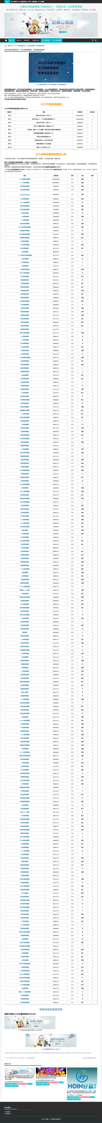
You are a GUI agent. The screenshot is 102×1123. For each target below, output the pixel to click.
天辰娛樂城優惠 (24, 808)
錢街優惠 (24, 632)
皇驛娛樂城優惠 (24, 777)
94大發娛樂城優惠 (25, 244)
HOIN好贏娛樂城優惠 (24, 179)
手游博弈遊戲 (74, 1053)
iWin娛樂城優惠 (24, 533)
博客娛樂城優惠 (24, 290)
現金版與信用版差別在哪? (89, 1058)
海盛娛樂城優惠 (24, 999)
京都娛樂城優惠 (24, 558)
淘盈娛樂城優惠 (24, 459)
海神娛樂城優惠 (24, 678)
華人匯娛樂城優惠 (24, 840)
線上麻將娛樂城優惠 (24, 234)
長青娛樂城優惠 (24, 481)
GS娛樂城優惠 (24, 593)
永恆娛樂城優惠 (24, 724)
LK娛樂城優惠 (24, 252)
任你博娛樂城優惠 (24, 400)
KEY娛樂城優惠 (25, 784)
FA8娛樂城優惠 (25, 618)
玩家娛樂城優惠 (24, 474)
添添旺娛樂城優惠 (24, 879)
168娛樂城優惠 (25, 763)
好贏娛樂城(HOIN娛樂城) (22, 1083)
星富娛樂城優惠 (24, 389)
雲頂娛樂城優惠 (24, 629)
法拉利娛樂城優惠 (24, 502)
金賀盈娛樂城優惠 (24, 703)
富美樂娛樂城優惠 (24, 829)
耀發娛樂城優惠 (24, 865)
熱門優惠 (79, 1053)
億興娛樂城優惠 (24, 660)
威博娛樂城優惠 (24, 294)
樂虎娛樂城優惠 (24, 896)
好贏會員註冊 (35, 40)
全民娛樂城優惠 (24, 995)
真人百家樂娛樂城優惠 (25, 227)
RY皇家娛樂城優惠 (25, 970)
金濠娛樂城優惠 (24, 467)
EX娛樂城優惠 (24, 717)
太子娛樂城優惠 (24, 262)
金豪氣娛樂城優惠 (24, 498)
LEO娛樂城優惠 (25, 216)
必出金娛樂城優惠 (24, 541)
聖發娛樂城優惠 (24, 311)
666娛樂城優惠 (25, 393)
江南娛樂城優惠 (24, 847)
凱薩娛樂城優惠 (24, 731)
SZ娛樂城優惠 (24, 988)
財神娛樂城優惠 (25, 195)
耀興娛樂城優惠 (24, 583)
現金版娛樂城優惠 (24, 223)
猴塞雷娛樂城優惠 (24, 787)
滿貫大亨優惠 (24, 692)
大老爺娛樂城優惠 (24, 269)
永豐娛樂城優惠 (24, 385)
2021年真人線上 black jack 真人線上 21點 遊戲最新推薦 (20, 1058)
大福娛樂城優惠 (24, 579)
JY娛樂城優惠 (24, 572)
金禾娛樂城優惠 (24, 199)
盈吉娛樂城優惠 (24, 343)
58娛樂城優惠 (24, 667)
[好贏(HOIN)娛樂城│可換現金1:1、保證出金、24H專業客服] (6, 40)
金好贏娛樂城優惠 (24, 819)
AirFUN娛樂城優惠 (25, 752)
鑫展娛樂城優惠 (24, 477)
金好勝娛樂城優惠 (24, 186)
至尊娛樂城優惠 (24, 551)
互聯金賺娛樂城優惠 (24, 946)
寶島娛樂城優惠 (24, 428)
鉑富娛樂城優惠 (24, 622)
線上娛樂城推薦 (57, 40)
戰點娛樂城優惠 (24, 833)
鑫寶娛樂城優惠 (24, 445)
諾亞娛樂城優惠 (24, 858)
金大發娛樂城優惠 (24, 470)
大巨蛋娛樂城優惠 (24, 526)
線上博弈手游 (22, 1053)
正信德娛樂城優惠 (24, 1002)
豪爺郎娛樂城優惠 (24, 681)
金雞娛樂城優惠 (24, 315)
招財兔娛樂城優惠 (24, 417)
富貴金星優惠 (24, 861)
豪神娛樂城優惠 (24, 918)
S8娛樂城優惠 (24, 488)
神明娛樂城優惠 (24, 403)
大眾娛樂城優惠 (24, 283)
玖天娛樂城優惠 (24, 304)
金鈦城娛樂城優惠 (24, 713)
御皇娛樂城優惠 (24, 636)
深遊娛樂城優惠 (24, 421)
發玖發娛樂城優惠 (24, 438)
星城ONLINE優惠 (24, 812)
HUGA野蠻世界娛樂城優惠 (25, 255)
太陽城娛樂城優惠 (24, 900)
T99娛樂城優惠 (25, 424)
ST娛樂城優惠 (24, 657)
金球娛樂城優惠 (24, 308)
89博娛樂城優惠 (24, 967)
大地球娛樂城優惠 (24, 949)
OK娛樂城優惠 (25, 748)
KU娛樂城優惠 (24, 805)
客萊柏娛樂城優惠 (24, 206)
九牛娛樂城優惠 (24, 347)
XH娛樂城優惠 (24, 960)
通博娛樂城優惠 (24, 287)
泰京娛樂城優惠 (24, 318)
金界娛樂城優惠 (24, 378)
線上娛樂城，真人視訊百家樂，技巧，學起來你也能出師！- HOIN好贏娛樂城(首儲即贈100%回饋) (35, 1)
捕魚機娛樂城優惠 (24, 230)
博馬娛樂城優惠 (24, 297)
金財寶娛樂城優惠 (24, 650)
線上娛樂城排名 (46, 40)
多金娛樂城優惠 (24, 544)
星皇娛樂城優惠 (24, 643)
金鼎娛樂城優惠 (24, 611)
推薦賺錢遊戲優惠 (24, 237)
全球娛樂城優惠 (24, 766)
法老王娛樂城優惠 (24, 886)
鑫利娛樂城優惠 (24, 759)
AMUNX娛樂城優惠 (25, 720)
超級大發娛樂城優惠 (24, 932)
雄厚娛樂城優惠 (24, 565)
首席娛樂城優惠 (24, 442)
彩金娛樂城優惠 (24, 512)
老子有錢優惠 (24, 893)
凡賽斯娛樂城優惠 (24, 435)
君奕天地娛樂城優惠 (24, 963)
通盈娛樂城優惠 (24, 456)
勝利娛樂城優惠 (24, 495)
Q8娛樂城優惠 (25, 259)
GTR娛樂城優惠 (24, 449)
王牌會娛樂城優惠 (24, 741)
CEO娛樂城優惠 (25, 671)
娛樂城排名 (62, 1053)
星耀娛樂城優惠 (24, 329)
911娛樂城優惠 (25, 340)
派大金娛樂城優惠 (24, 484)
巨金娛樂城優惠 (24, 875)
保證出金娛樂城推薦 (46, 1053)
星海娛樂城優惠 (24, 696)
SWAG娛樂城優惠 (24, 202)
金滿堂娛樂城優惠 (24, 773)
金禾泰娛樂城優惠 (24, 209)
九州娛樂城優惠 (24, 213)
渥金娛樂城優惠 (24, 911)
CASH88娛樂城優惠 (24, 586)
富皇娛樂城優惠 (24, 326)
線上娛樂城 (88, 1053)
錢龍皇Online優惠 (25, 590)
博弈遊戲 (12, 1053)
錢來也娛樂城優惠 (24, 333)
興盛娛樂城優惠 (24, 872)
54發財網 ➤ (7, 1113)
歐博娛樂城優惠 (24, 463)
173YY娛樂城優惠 (24, 851)
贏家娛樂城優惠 (24, 368)
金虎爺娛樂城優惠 (24, 904)
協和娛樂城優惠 (24, 685)
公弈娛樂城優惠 (24, 354)
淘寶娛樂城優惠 (24, 562)
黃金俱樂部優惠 (24, 794)
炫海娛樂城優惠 (24, 248)
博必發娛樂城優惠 (24, 907)
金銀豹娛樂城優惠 (24, 981)
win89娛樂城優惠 (24, 734)
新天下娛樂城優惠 (24, 273)
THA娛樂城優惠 (24, 220)
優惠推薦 (53, 1053)
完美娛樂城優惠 (24, 361)
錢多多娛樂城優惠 (24, 615)
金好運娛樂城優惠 (24, 301)
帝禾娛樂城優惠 (24, 276)
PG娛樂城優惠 (24, 953)
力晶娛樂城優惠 (24, 956)
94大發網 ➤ (7, 1112)
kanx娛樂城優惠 (24, 519)
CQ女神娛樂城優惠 (25, 985)
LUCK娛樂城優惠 (24, 414)
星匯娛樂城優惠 (24, 322)
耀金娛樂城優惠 (24, 509)
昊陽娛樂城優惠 (24, 882)
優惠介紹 (11, 40)
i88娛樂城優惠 (25, 375)
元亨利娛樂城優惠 (24, 780)
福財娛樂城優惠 (24, 407)
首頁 (5, 45)
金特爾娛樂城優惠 (24, 801)
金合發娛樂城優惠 (24, 189)
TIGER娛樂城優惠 (24, 925)
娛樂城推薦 (68, 1053)
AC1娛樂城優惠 (25, 921)
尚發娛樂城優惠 (24, 826)
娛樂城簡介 (27, 40)
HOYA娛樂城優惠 (24, 182)
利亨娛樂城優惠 (24, 727)
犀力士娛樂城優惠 (24, 974)
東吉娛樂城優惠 (24, 914)
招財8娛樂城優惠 (24, 837)
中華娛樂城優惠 (24, 935)
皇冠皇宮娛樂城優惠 (24, 978)
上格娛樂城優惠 (24, 844)
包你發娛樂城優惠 (24, 706)
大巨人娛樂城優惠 (24, 491)
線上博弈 (16, 1053)
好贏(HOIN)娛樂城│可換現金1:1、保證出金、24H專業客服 (51, 6)
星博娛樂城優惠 (24, 822)
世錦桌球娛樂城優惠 (24, 597)
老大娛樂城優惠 (24, 548)
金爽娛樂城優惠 (24, 625)
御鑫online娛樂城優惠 (25, 992)
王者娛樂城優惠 (24, 505)
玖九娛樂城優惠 (24, 770)
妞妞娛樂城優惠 (24, 674)
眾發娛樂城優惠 (24, 710)
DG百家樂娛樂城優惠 (24, 357)
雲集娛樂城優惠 (24, 646)
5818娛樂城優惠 (24, 699)
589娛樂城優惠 (25, 336)
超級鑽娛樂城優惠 (24, 410)
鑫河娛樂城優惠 (24, 396)
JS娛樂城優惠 (24, 530)
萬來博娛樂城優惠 (24, 607)
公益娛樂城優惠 (24, 350)
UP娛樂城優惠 (24, 939)
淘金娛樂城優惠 (24, 364)
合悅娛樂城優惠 (24, 431)
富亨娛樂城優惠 (24, 738)
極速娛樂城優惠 (24, 689)
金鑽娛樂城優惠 (24, 555)
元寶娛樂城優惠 (24, 664)
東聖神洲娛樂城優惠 (24, 755)
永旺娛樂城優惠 (24, 854)
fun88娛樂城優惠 (24, 569)
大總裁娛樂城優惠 (24, 889)
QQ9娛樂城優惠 (24, 653)
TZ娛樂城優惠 (24, 266)
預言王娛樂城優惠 (24, 942)
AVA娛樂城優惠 (25, 815)
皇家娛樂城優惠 (24, 600)
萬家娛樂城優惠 (24, 928)
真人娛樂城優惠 (24, 604)
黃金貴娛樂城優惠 (24, 798)
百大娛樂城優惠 (24, 537)
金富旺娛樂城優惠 (24, 452)
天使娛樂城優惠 (24, 791)
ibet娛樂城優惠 (25, 639)
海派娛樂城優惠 (24, 382)
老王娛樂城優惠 (24, 516)
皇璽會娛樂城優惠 (24, 745)
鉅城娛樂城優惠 (24, 280)
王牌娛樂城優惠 (24, 241)
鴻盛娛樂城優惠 (24, 868)
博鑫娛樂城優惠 (24, 371)
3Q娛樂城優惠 (25, 576)
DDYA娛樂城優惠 (24, 523)
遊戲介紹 (19, 40)
